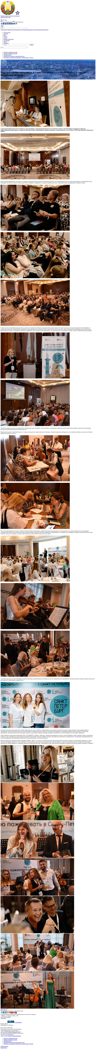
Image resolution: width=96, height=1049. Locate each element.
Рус (3, 20)
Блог (5, 35)
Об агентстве (7, 32)
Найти (31, 44)
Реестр (5, 42)
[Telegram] (2, 24)
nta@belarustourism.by (15, 1031)
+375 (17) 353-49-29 (6, 1017)
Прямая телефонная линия (10, 53)
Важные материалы (9, 39)
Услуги (5, 38)
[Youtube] (14, 24)
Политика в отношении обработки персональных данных (18, 57)
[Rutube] (16, 24)
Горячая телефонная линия (10, 52)
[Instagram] (10, 24)
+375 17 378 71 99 (5, 1036)
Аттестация (6, 40)
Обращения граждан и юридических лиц (14, 56)
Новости (6, 33)
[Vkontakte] (6, 24)
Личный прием (7, 55)
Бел (1, 20)
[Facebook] (4, 24)
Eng (6, 20)
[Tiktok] (12, 24)
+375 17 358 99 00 (5, 1031)
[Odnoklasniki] (8, 24)
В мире (5, 36)
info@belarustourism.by (15, 1036)
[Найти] (27, 28)
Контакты (6, 43)
